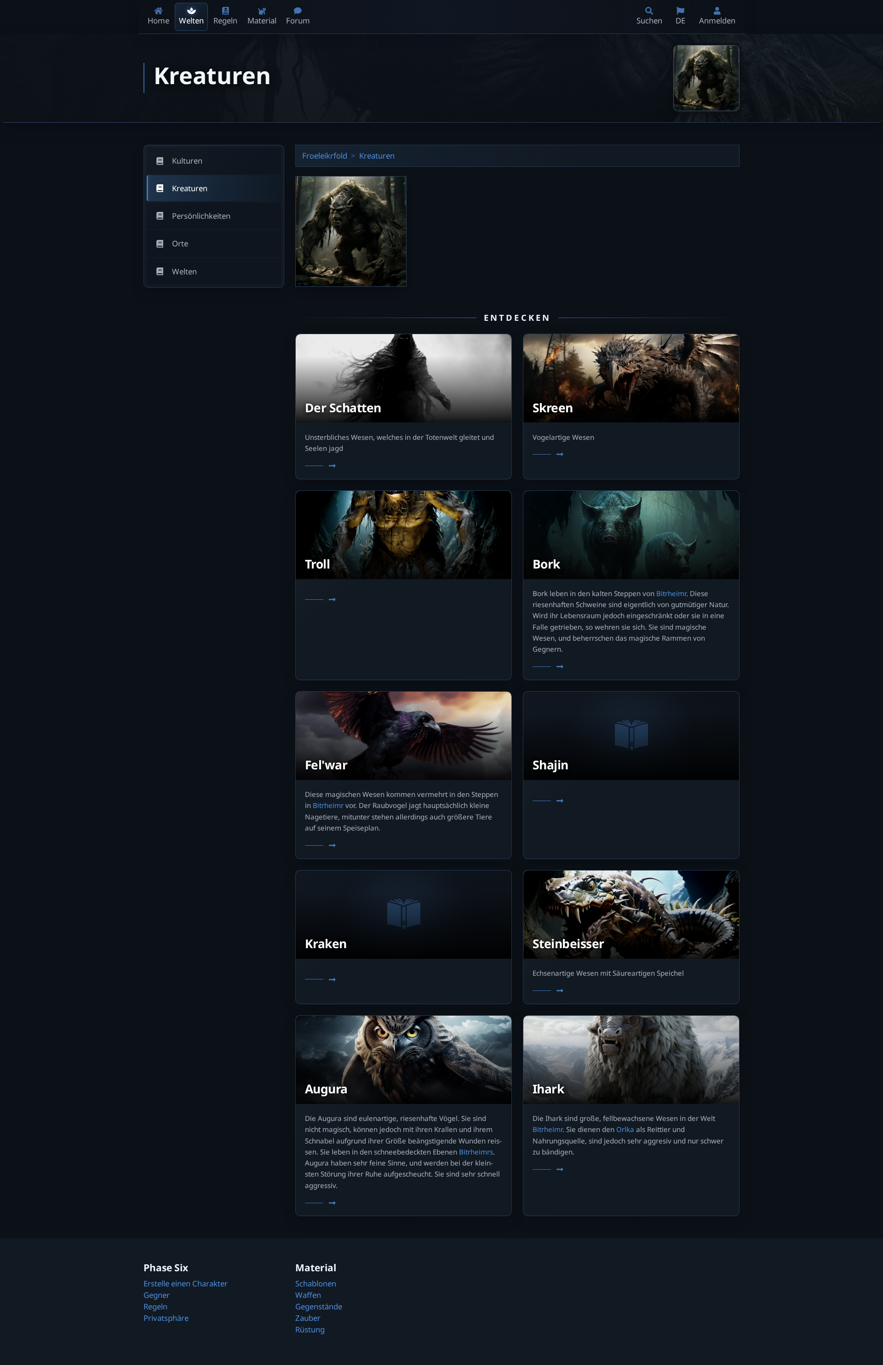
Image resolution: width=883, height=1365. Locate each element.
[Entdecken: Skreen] (631, 455)
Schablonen (315, 1283)
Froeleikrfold (324, 155)
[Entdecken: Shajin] (631, 801)
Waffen (308, 1295)
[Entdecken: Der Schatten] (403, 466)
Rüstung (310, 1329)
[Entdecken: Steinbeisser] (631, 990)
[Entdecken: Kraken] (403, 979)
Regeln (155, 1306)
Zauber (308, 1318)
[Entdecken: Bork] (631, 667)
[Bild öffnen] (706, 78)
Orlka (625, 1129)
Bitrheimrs (476, 1151)
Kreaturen (377, 155)
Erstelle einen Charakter (185, 1283)
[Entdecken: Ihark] (631, 1169)
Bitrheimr (671, 593)
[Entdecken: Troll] (403, 600)
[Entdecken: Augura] (403, 1203)
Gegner (156, 1295)
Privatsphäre (166, 1318)
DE (680, 20)
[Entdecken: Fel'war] (403, 845)
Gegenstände (318, 1306)
